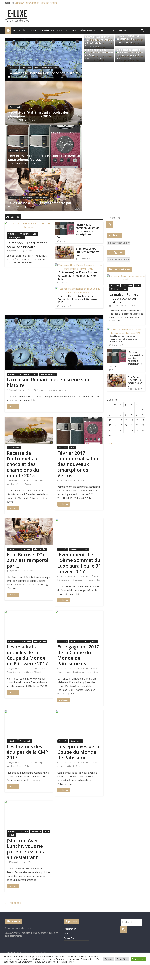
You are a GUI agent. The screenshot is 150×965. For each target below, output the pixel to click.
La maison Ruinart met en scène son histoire (35, 2)
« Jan (109, 442)
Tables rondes (94, 580)
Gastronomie (106, 30)
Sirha (96, 672)
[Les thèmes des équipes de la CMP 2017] (29, 711)
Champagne (42, 390)
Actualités (19, 30)
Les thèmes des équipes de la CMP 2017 (27, 752)
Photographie (41, 197)
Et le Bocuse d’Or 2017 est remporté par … (41, 203)
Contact (123, 30)
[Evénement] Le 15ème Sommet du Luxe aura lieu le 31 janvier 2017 (78, 275)
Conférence (93, 576)
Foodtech (24, 831)
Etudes (70, 30)
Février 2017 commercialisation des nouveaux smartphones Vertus (44, 157)
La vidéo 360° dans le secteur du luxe (128, 37)
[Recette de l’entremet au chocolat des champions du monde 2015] (43, 83)
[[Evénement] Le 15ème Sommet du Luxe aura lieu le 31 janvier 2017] (78, 265)
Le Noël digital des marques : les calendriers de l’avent (99, 52)
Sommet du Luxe (79, 580)
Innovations (36, 831)
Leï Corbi (30, 76)
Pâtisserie (38, 672)
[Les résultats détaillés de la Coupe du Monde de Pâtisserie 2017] (78, 288)
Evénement (62, 580)
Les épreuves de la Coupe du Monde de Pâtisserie (78, 752)
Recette (28, 484)
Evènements (86, 30)
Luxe (31, 30)
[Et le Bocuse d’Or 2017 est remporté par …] (43, 169)
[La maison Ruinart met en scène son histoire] (43, 39)
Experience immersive (57, 390)
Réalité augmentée (49, 67)
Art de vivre (26, 67)
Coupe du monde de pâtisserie (20, 672)
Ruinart (70, 390)
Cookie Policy (70, 938)
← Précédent (13, 903)
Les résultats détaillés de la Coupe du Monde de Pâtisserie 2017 (77, 299)
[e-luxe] (8, 30)
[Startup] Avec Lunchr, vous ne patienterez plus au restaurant (99, 39)
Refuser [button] (108, 959)
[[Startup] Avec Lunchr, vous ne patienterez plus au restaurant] (29, 802)
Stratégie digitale (49, 30)
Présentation (70, 928)
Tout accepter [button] (138, 959)
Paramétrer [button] (122, 959)
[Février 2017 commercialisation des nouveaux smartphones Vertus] (43, 126)
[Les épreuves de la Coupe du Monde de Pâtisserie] (79, 711)
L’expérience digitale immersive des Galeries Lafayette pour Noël (130, 52)
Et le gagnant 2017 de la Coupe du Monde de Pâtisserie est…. (78, 655)
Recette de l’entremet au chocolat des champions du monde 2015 (38, 114)
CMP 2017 (42, 668)
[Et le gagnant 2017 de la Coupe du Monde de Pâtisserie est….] (79, 612)
